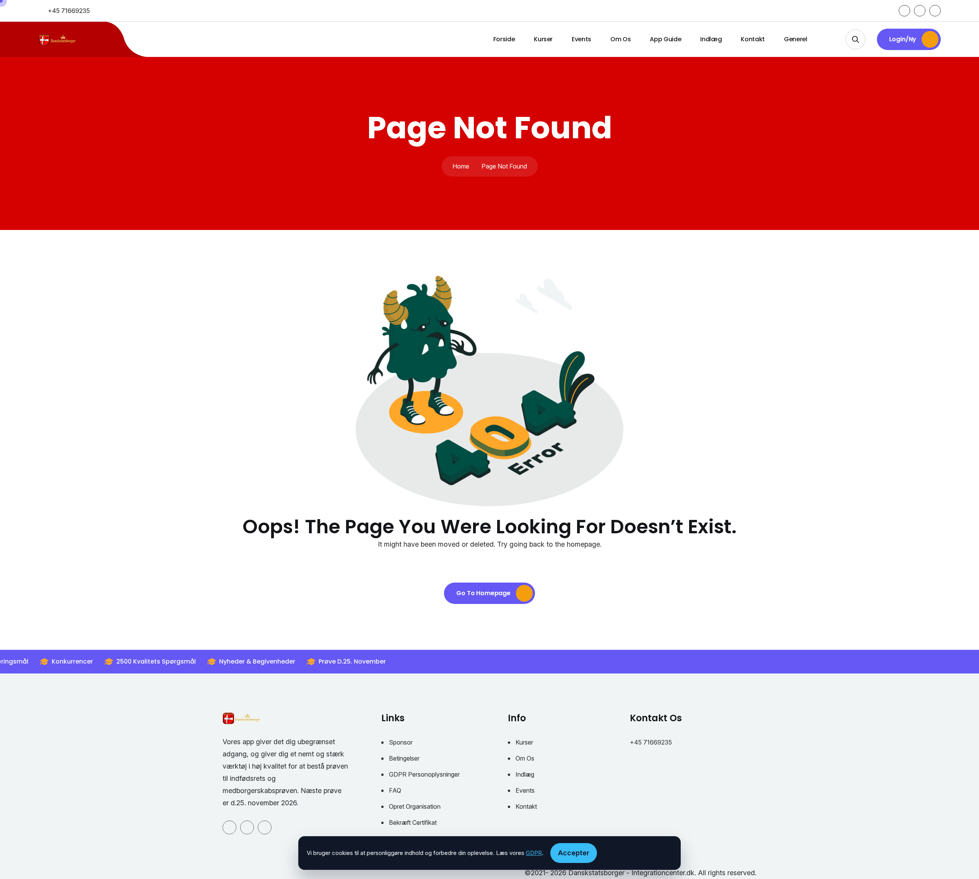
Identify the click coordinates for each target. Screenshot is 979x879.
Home (460, 166)
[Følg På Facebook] (904, 10)
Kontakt (753, 39)
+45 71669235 (69, 11)
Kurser (543, 39)
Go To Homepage (484, 593)
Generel (795, 39)
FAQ (395, 790)
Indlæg (711, 39)
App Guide (665, 39)
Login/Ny (903, 39)
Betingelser (404, 758)
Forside (504, 39)
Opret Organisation (415, 806)
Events (581, 39)
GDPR (534, 852)
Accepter (573, 853)
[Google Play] (919, 10)
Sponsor (401, 742)
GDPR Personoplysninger (424, 774)
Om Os (620, 39)
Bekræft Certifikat (413, 822)
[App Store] (935, 10)
